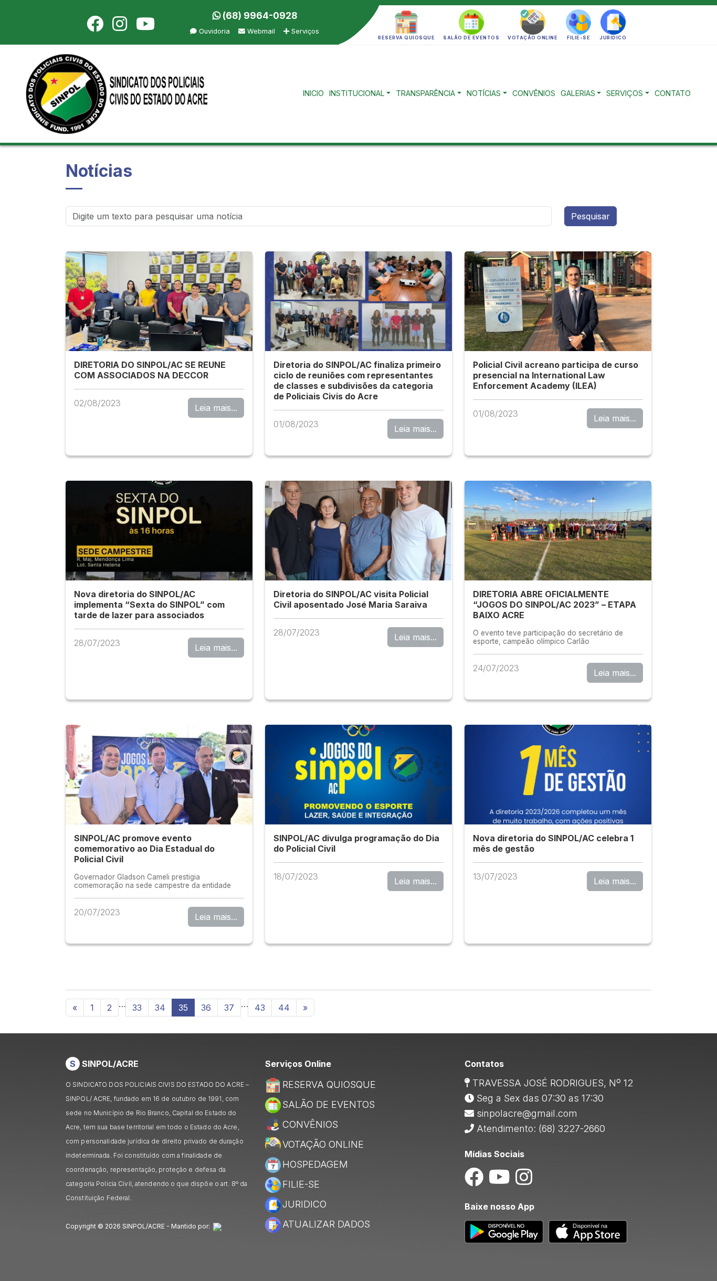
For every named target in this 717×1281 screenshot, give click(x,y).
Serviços (304, 31)
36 (206, 1007)
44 (284, 1007)
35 (183, 1007)
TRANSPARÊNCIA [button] (425, 93)
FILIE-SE (301, 1184)
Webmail (260, 31)
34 (160, 1007)
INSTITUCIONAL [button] (357, 93)
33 (137, 1007)
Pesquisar (590, 216)
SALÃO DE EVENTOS (328, 1104)
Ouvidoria (213, 31)
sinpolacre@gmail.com (527, 1113)
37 (229, 1007)
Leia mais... (216, 408)
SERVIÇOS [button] (624, 93)
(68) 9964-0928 (258, 15)
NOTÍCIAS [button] (484, 93)
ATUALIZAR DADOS (326, 1224)
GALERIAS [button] (578, 93)
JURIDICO (304, 1204)
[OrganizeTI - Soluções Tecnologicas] (217, 1226)
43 (260, 1007)
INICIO (313, 93)
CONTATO (673, 93)
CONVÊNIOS (533, 93)
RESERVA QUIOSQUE (329, 1084)
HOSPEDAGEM (315, 1164)
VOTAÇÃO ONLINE (323, 1144)
